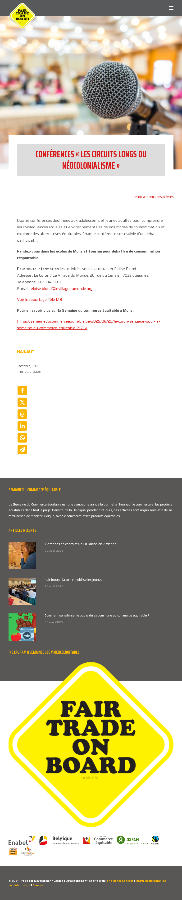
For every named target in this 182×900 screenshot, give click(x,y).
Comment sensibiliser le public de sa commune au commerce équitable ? (97, 615)
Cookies (38, 885)
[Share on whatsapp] (22, 438)
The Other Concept (119, 880)
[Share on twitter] (22, 402)
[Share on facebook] (22, 390)
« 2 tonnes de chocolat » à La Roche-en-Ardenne (80, 543)
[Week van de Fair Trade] (22, 8)
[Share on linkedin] (22, 426)
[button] (171, 8)
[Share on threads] (22, 414)
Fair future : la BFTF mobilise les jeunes (73, 579)
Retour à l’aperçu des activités (153, 196)
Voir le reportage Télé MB (39, 299)
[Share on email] (22, 449)
